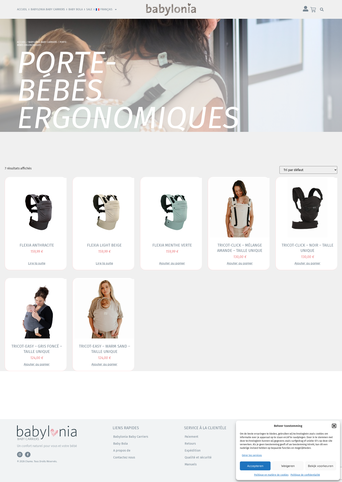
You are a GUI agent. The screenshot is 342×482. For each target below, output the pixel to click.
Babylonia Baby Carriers (48, 9)
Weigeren (288, 466)
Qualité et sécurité (198, 457)
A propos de (121, 450)
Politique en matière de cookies (271, 474)
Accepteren (255, 466)
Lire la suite (36, 263)
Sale (89, 9)
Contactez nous (124, 457)
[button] (334, 426)
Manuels (191, 464)
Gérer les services (252, 455)
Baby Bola (75, 9)
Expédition (192, 450)
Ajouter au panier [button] (172, 263)
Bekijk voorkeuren (320, 466)
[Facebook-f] (27, 454)
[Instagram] (20, 454)
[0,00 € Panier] (313, 9)
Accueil (22, 9)
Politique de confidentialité (305, 474)
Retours (190, 443)
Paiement (191, 437)
